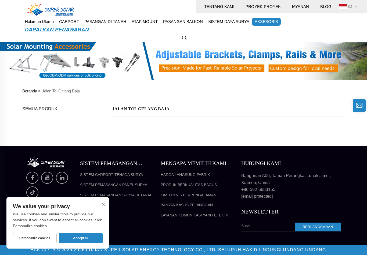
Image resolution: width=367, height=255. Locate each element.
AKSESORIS (266, 21)
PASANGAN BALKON (183, 21)
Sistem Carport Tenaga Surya (111, 174)
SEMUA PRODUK (39, 109)
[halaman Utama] (50, 9)
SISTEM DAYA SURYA (228, 21)
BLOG (326, 6)
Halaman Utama (39, 21)
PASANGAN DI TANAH (105, 21)
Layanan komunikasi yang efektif (195, 215)
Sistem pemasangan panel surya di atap (116, 185)
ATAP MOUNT (145, 21)
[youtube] (47, 178)
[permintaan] (359, 105)
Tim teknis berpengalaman (188, 195)
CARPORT (69, 21)
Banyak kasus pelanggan (187, 205)
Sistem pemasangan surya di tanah (116, 195)
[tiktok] (32, 192)
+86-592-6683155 (258, 189)
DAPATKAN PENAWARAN (57, 29)
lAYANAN (300, 6)
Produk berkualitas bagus (189, 185)
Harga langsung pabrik (185, 174)
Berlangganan (318, 227)
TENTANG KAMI (219, 6)
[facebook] (32, 178)
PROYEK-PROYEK (263, 6)
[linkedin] (62, 178)
